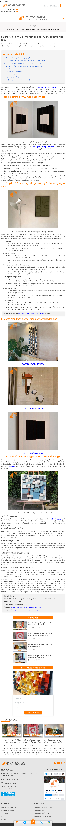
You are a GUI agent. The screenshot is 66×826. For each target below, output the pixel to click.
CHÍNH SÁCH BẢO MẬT (41, 813)
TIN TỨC (3, 816)
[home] (14, 6)
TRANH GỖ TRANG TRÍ (8, 807)
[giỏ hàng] (17, 822)
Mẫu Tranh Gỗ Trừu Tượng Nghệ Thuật (30, 314)
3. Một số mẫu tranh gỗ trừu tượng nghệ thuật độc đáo (22, 63)
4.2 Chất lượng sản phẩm (14, 72)
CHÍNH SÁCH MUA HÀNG (42, 816)
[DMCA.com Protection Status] (8, 793)
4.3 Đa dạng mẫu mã (13, 74)
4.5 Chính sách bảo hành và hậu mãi (18, 80)
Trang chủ (9, 29)
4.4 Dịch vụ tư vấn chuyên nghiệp (17, 77)
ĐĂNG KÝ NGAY (33, 712)
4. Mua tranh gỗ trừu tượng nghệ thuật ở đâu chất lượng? (23, 66)
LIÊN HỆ (3, 819)
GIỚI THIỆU (4, 813)
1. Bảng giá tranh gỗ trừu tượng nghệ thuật (18, 58)
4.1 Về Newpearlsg (12, 69)
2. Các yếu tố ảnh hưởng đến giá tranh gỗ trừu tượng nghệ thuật (25, 60)
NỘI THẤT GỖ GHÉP (7, 810)
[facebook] (55, 763)
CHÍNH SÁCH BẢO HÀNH (42, 810)
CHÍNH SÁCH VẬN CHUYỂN (43, 807)
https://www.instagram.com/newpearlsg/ (24, 610)
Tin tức (17, 29)
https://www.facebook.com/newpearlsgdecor (26, 607)
